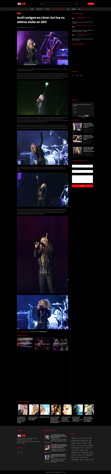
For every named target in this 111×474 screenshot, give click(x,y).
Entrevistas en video (75, 447)
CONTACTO (90, 3)
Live (79, 452)
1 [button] (54, 425)
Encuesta (85, 445)
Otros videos (74, 454)
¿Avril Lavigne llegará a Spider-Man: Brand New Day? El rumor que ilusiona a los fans (88, 149)
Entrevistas (91, 445)
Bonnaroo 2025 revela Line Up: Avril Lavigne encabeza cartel (82, 39)
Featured (73, 450)
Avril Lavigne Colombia (22, 27)
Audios (90, 438)
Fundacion (82, 450)
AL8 (81, 438)
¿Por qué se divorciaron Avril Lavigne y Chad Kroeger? (22, 419)
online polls (83, 117)
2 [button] (56, 425)
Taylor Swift (82, 457)
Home (32, 9)
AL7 (79, 9)
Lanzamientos (74, 452)
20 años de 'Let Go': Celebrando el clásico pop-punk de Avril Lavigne (88, 137)
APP (68, 9)
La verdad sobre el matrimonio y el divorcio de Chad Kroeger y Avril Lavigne (55, 419)
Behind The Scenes (84, 440)
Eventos (82, 447)
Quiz (84, 454)
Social (77, 457)
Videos (81, 459)
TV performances (74, 459)
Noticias (91, 452)
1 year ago (75, 23)
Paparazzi (80, 454)
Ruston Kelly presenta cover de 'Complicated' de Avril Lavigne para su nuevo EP (82, 31)
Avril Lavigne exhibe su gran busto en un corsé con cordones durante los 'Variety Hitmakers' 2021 (34, 419)
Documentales (80, 445)
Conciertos (84, 443)
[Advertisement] (83, 88)
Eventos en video (88, 447)
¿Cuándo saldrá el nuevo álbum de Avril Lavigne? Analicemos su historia (88, 125)
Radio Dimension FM (78, 417)
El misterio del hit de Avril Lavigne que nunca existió (67, 418)
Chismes (73, 443)
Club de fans (78, 443)
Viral (92, 459)
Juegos (86, 450)
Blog (90, 440)
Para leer (39, 9)
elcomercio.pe (43, 331)
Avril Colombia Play (58, 9)
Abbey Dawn (74, 438)
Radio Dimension (89, 454)
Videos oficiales (87, 459)
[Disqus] (42, 375)
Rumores (73, 457)
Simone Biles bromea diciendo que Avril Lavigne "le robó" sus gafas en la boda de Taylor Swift (59, 446)
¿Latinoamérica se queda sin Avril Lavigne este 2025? (82, 22)
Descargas (73, 445)
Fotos (47, 9)
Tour (87, 457)
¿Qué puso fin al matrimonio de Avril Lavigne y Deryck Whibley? (45, 419)
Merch (74, 9)
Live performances (84, 452)
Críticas (89, 443)
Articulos (85, 438)
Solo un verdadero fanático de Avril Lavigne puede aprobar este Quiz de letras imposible (89, 419)
